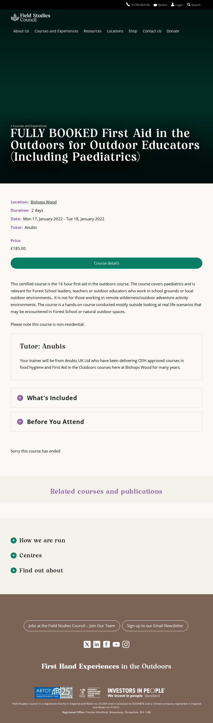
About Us (21, 31)
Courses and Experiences (56, 31)
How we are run (42, 541)
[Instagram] (125, 644)
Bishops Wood (44, 201)
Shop (133, 31)
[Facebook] (106, 644)
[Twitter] (87, 644)
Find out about (41, 571)
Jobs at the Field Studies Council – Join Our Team (72, 625)
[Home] (30, 18)
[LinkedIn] (96, 644)
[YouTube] (116, 644)
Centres (30, 556)
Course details (106, 263)
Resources (93, 31)
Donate (173, 31)
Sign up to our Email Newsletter (155, 625)
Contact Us (152, 31)
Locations (115, 31)
